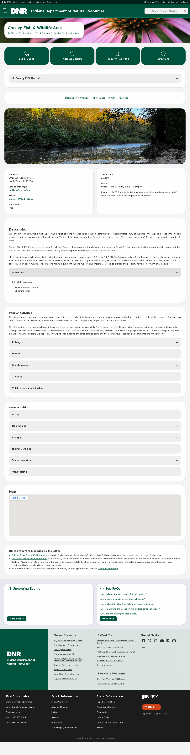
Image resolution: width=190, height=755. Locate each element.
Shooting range (21, 365)
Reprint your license (63, 669)
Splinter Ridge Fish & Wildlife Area (28, 555)
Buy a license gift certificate (67, 645)
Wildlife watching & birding (27, 388)
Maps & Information (106, 702)
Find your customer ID (64, 654)
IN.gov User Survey (60, 702)
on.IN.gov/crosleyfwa (19, 190)
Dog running (19, 426)
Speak (151, 707)
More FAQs (108, 618)
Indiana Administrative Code (110, 722)
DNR (13, 33)
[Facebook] (143, 640)
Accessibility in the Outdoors (110, 683)
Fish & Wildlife (25, 33)
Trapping (17, 376)
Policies (54, 712)
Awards (100, 727)
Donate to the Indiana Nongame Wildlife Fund (116, 641)
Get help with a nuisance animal (112, 656)
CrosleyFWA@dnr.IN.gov (21, 198)
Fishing (16, 342)
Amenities (18, 272)
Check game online (62, 649)
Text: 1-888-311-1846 (16, 722)
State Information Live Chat (19, 702)
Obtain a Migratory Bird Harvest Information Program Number (68, 659)
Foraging (17, 437)
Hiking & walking (21, 448)
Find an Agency (13, 712)
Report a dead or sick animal (110, 660)
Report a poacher (105, 665)
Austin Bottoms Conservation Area (29, 558)
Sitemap (55, 717)
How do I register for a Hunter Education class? (124, 594)
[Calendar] (143, 647)
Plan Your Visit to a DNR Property (112, 679)
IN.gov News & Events (106, 707)
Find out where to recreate (110, 647)
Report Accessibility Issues (154, 714)
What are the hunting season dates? (118, 613)
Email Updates (103, 712)
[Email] (174, 640)
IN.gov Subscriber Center (65, 678)
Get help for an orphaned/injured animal (116, 652)
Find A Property (43, 33)
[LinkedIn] (168, 640)
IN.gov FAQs (56, 722)
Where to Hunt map (108, 568)
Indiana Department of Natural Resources (67, 11)
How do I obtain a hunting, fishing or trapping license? (127, 604)
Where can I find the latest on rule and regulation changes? (130, 608)
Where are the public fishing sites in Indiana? (122, 599)
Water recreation (22, 460)
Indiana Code (103, 717)
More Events (17, 618)
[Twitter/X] (149, 640)
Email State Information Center (20, 707)
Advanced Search (59, 707)
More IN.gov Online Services (66, 674)
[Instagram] (155, 640)
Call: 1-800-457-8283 (16, 717)
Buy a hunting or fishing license (68, 640)
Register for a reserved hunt (67, 665)
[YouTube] (162, 640)
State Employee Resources (64, 727)
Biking (15, 414)
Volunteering (19, 471)
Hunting (16, 353)
